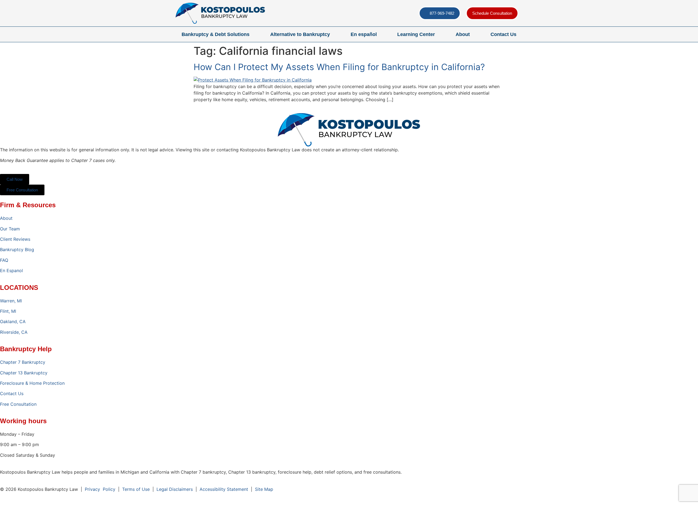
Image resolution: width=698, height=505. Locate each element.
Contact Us (503, 34)
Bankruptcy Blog (17, 249)
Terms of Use (136, 489)
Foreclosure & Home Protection (32, 383)
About (463, 34)
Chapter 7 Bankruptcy (22, 362)
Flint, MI (8, 311)
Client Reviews (15, 239)
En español (364, 34)
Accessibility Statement (224, 489)
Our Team (10, 229)
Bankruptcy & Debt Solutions (215, 34)
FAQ (4, 260)
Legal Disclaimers (175, 489)
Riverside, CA (14, 332)
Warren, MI (11, 300)
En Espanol (11, 270)
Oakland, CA (13, 321)
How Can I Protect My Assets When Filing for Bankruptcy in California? (339, 67)
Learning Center (416, 34)
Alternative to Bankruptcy (300, 34)
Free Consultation (18, 404)
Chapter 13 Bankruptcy (23, 372)
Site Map (264, 489)
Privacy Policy (100, 489)
